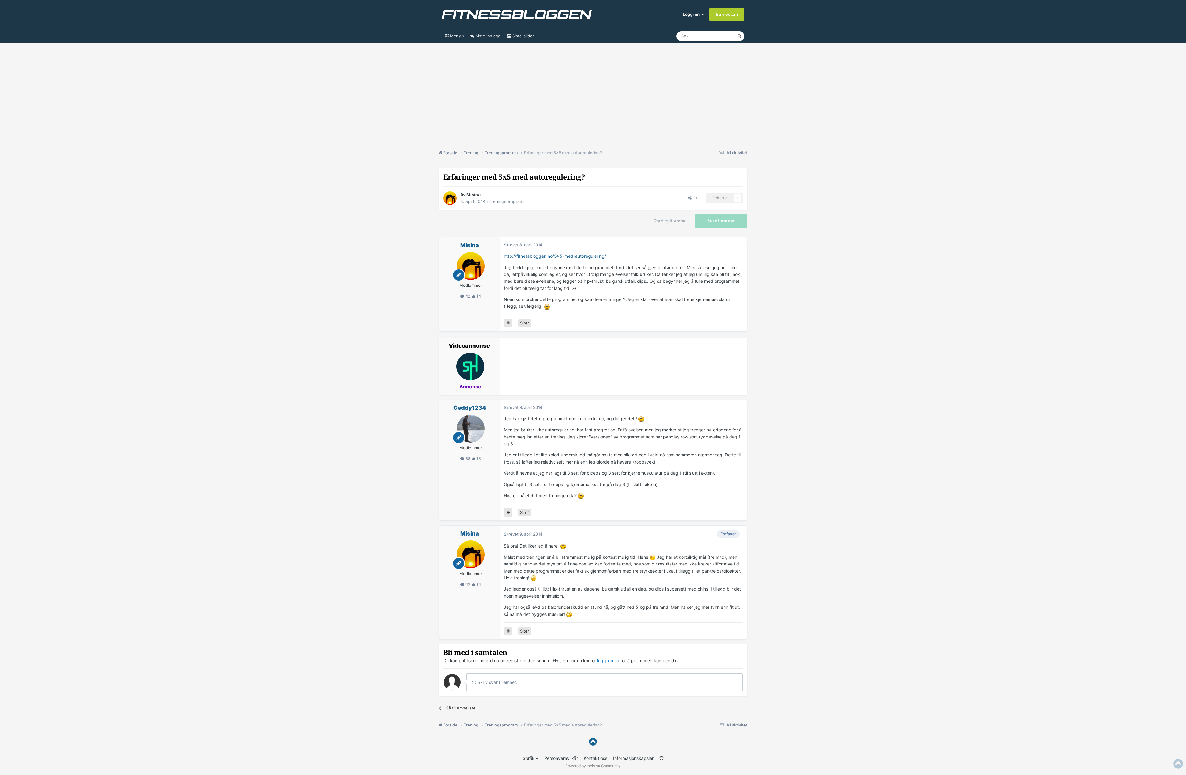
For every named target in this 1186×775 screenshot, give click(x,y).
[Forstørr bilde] (547, 306)
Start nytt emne (669, 220)
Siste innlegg (487, 35)
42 (468, 296)
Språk (529, 758)
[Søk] (739, 36)
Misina (473, 194)
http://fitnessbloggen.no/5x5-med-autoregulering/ (555, 256)
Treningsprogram (506, 201)
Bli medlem (727, 14)
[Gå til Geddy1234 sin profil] (471, 429)
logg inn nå (608, 660)
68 (468, 458)
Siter (524, 322)
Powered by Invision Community (593, 766)
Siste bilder (522, 35)
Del (696, 198)
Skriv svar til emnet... (498, 682)
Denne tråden (716, 36)
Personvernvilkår (561, 758)
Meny (455, 35)
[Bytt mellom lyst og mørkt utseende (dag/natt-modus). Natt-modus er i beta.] (661, 758)
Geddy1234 (469, 407)
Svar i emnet (721, 220)
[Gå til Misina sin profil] (450, 198)
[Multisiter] (508, 323)
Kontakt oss (595, 758)
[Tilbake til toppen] (593, 742)
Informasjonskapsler (633, 758)
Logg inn (692, 14)
